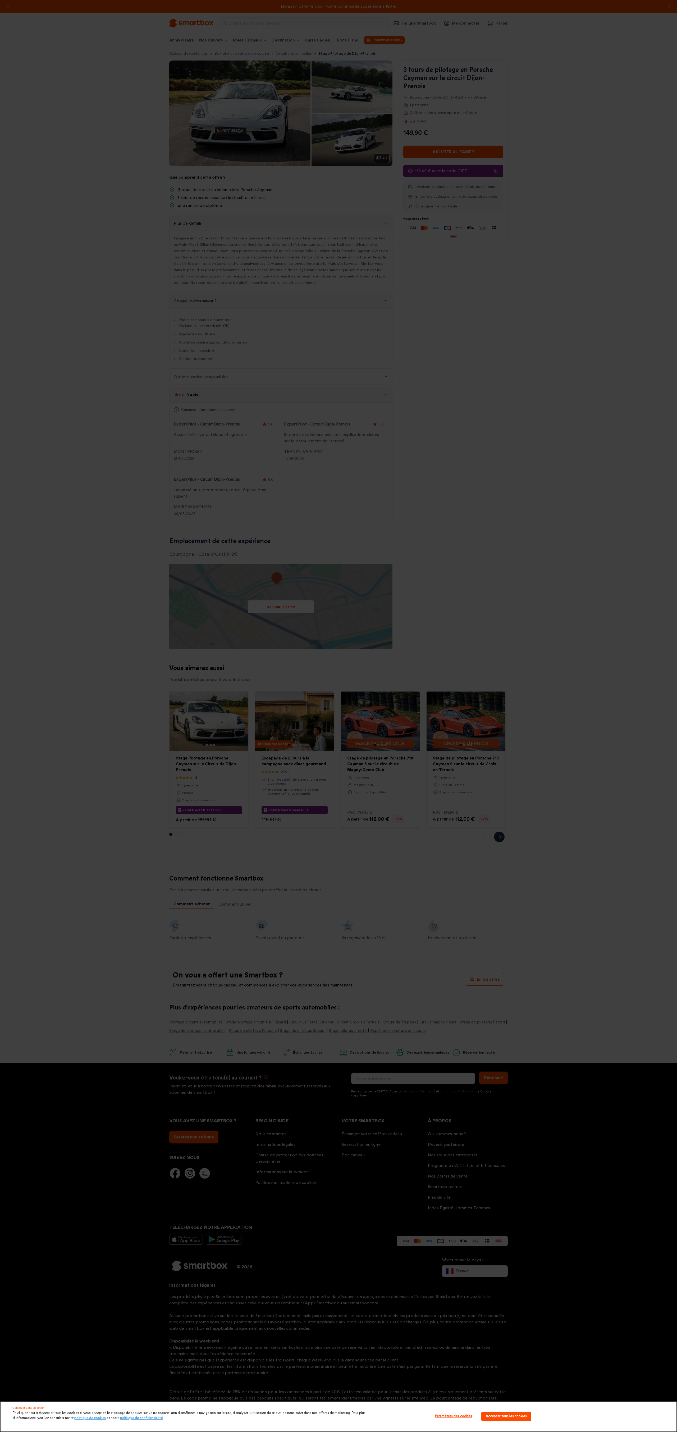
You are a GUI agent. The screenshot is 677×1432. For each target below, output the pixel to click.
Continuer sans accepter (28, 1407)
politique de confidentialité (141, 1418)
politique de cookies (90, 1418)
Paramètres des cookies (453, 1416)
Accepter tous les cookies (506, 1416)
